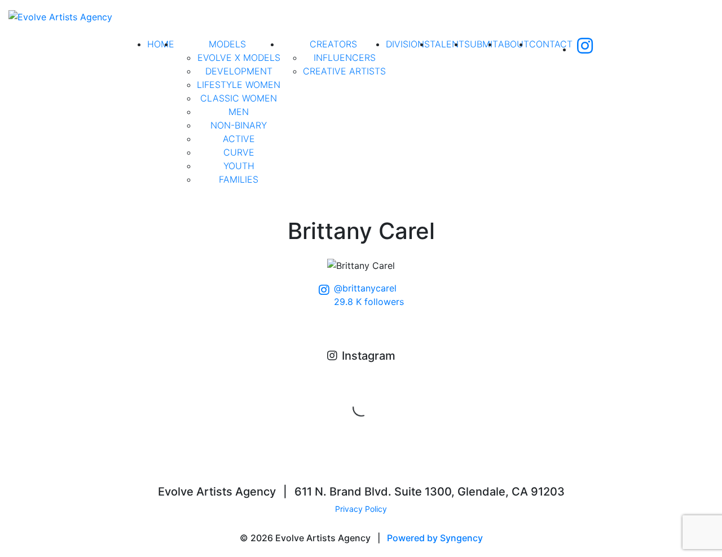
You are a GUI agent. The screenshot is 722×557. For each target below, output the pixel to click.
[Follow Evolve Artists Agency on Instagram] (585, 49)
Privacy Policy (361, 509)
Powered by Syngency (435, 537)
